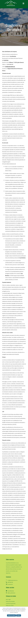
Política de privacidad (10, 601)
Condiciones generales (10, 603)
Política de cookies (11, 615)
